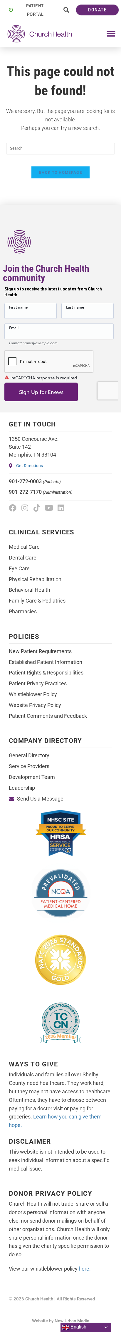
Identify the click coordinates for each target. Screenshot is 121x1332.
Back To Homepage (60, 172)
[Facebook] (12, 508)
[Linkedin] (61, 508)
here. (85, 1269)
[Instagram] (24, 508)
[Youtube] (49, 508)
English (77, 1326)
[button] (66, 10)
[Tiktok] (37, 508)
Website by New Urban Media (60, 1321)
